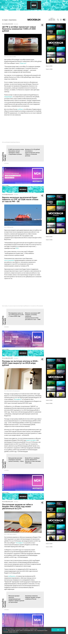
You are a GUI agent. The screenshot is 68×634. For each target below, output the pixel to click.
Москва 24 (34, 20)
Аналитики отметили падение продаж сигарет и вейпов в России (32, 597)
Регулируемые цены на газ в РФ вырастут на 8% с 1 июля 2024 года (16, 314)
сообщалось (11, 576)
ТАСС (17, 248)
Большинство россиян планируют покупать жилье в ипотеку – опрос (16, 459)
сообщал (20, 109)
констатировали (9, 260)
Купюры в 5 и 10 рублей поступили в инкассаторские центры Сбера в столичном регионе (32, 153)
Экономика (16, 24)
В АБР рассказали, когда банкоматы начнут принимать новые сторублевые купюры (16, 152)
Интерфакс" (18, 399)
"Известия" (23, 63)
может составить (31, 440)
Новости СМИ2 (5, 185)
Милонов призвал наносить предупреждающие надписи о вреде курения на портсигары (16, 599)
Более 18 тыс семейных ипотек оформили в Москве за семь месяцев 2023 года (33, 460)
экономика (6, 163)
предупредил (8, 97)
